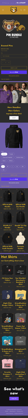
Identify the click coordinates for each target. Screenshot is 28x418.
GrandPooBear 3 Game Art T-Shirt (20, 305)
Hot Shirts (9, 256)
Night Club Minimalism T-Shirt (20, 374)
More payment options (14, 75)
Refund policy (12, 411)
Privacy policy (20, 411)
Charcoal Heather (7, 157)
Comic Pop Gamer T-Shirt (20, 327)
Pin (2, 53)
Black (4, 154)
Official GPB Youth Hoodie (7, 247)
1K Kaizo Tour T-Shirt (7, 279)
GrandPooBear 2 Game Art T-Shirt (7, 351)
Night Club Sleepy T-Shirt (7, 304)
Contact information (19, 413)
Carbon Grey (19, 157)
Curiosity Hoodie (20, 247)
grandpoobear (13, 409)
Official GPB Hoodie (7, 205)
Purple (11, 154)
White (11, 160)
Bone (4, 160)
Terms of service (9, 413)
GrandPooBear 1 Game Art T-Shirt (7, 328)
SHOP (14, 118)
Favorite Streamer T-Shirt (7, 374)
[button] (3, 10)
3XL (4, 170)
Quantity (3, 59)
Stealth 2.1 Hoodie (7, 226)
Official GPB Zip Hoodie (20, 205)
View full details (5, 79)
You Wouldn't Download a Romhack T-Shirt (20, 281)
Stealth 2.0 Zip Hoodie (20, 226)
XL (17, 166)
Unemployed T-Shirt (20, 350)
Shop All (14, 398)
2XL (23, 166)
